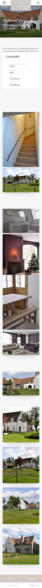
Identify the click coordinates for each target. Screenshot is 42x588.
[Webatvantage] (33, 585)
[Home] (21, 5)
